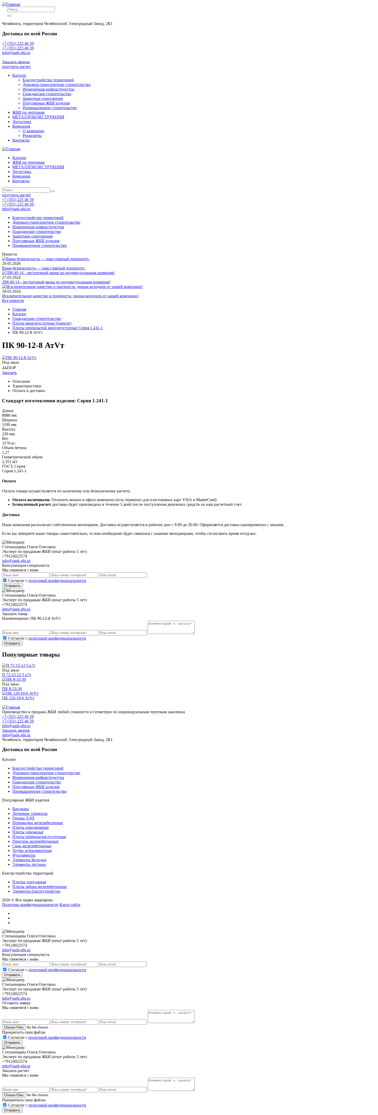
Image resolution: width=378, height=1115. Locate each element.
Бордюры (20, 809)
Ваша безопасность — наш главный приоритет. (43, 268)
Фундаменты (23, 855)
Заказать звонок (16, 62)
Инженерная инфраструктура (48, 89)
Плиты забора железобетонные (39, 886)
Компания (21, 126)
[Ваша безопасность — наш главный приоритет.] (45, 259)
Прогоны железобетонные (35, 841)
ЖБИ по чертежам (28, 112)
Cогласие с (47, 580)
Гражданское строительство (47, 94)
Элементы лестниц (29, 864)
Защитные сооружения (43, 98)
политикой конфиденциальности (57, 580)
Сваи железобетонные (31, 846)
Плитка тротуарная (29, 882)
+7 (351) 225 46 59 (18, 43)
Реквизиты (32, 135)
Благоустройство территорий (48, 80)
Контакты (21, 140)
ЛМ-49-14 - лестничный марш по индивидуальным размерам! (56, 282)
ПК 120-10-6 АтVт (18, 698)
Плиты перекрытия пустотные (39, 836)
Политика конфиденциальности (30, 904)
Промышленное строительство (50, 108)
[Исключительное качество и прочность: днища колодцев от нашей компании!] (72, 286)
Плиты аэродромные (30, 827)
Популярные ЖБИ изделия (46, 103)
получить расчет (16, 66)
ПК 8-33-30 (12, 688)
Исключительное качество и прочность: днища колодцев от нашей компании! (70, 296)
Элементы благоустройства (36, 891)
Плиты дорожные (27, 832)
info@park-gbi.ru (16, 57)
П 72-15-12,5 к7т (16, 675)
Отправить (12, 586)
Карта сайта (69, 904)
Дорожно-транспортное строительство (57, 84)
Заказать (9, 372)
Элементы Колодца (29, 860)
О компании (33, 131)
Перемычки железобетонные (37, 823)
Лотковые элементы (30, 813)
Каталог (19, 75)
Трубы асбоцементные (32, 850)
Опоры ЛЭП (23, 818)
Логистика (21, 121)
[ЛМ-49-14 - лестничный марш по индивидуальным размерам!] (58, 273)
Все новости (13, 300)
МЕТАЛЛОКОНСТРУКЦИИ (38, 117)
